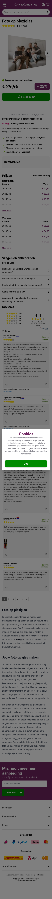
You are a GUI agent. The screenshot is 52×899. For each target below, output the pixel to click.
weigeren (27, 454)
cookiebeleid (42, 448)
